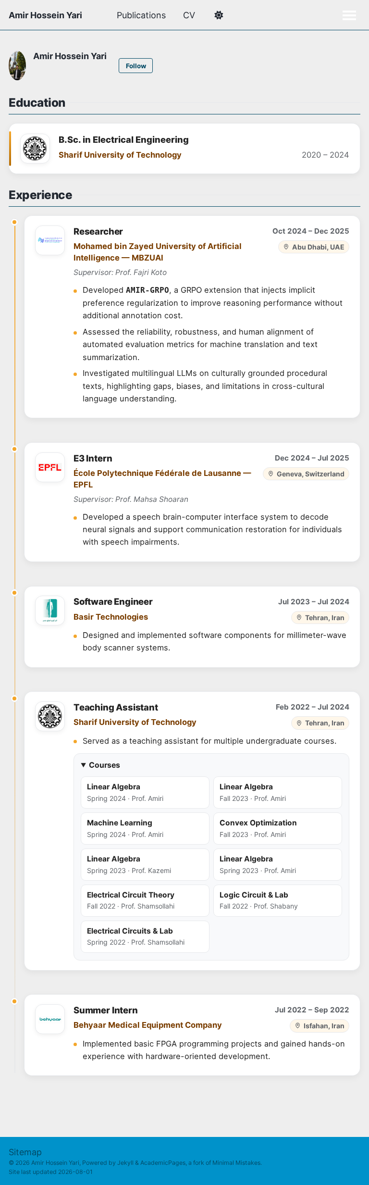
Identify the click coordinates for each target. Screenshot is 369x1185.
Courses (104, 765)
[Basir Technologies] (50, 610)
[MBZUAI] (50, 240)
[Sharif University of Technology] (35, 148)
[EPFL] (50, 467)
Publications (141, 15)
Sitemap (25, 1152)
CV (189, 15)
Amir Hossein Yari (45, 15)
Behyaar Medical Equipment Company (148, 1025)
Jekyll (125, 1162)
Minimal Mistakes (236, 1162)
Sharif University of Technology (120, 155)
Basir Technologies (111, 617)
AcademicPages (162, 1162)
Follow (136, 66)
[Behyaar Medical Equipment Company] (50, 1019)
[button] (218, 15)
